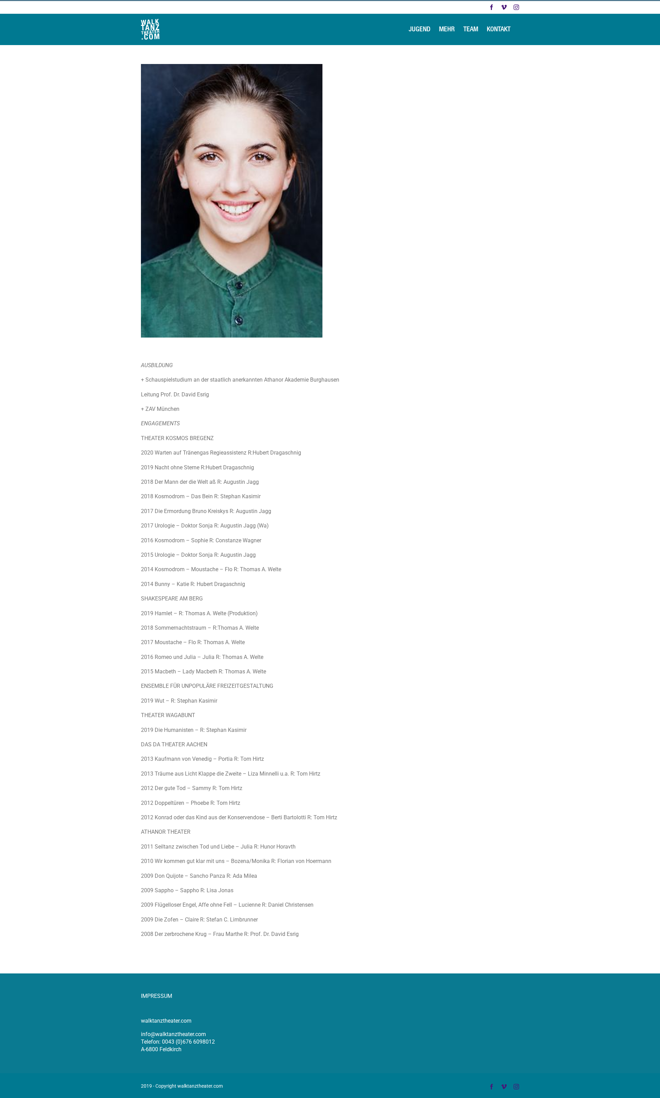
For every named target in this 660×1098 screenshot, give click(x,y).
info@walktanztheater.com (173, 1034)
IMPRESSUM (156, 996)
